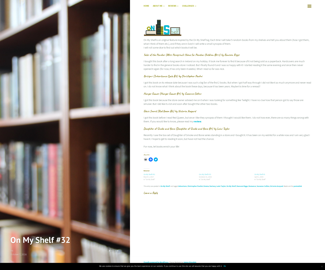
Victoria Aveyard (276, 186)
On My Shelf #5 (259, 174)
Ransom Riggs (242, 186)
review (197, 121)
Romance (252, 186)
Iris (11, 250)
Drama (206, 186)
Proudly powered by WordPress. (156, 262)
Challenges (188, 6)
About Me (157, 6)
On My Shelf (165, 186)
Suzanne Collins (263, 186)
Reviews (172, 6)
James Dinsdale (189, 262)
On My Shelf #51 (149, 174)
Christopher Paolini (195, 186)
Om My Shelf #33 (205, 174)
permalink (298, 186)
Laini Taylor (221, 186)
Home (146, 6)
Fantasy (212, 186)
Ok (225, 266)
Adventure (182, 186)
